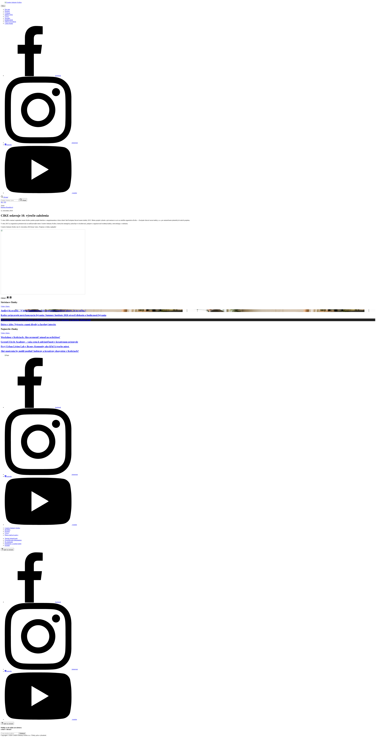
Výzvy (7, 16)
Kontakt (7, 545)
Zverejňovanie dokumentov (13, 540)
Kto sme (7, 9)
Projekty (7, 11)
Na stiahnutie (9, 542)
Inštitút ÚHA (9, 14)
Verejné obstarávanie (11, 538)
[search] (10, 200)
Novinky (7, 18)
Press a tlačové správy (11, 535)
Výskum (7, 13)
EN (5, 202)
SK (2, 202)
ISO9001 (7, 530)
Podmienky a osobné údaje (13, 544)
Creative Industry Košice (12, 528)
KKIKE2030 (9, 20)
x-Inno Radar (9, 23)
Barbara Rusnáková (7, 207)
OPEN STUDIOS (10, 22)
